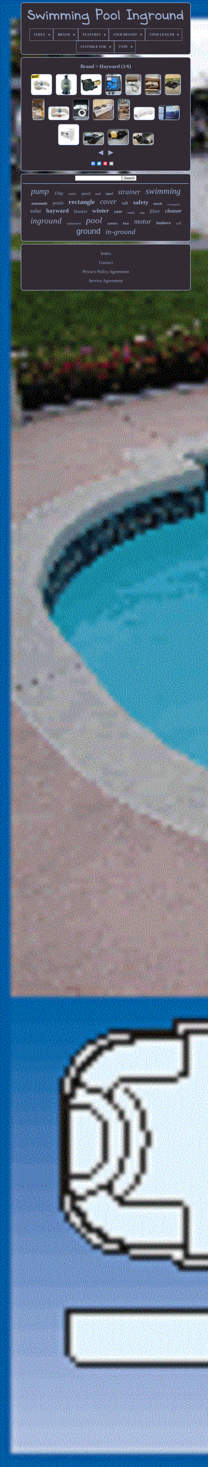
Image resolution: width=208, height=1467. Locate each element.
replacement (74, 223)
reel (98, 194)
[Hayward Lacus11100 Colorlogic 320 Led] (38, 120)
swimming (163, 191)
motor (142, 221)
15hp (58, 193)
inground (46, 220)
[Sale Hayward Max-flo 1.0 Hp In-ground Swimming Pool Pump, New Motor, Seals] (143, 145)
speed (85, 193)
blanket (80, 211)
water (72, 194)
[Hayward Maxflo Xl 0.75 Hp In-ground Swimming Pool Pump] (93, 145)
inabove (163, 222)
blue (126, 223)
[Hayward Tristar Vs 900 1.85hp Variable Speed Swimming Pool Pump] (172, 95)
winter (100, 210)
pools (58, 203)
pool (94, 220)
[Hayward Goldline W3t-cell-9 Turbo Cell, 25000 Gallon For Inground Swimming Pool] (133, 95)
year (118, 211)
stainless (112, 223)
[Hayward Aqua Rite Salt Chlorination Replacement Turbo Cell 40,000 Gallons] (41, 95)
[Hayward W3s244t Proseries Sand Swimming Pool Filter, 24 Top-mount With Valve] (66, 95)
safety (140, 202)
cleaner (173, 211)
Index (106, 253)
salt (125, 203)
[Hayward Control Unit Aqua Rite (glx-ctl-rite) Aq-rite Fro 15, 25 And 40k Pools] (113, 95)
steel (109, 194)
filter (155, 211)
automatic (39, 203)
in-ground (120, 232)
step (142, 212)
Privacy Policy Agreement (105, 271)
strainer (129, 192)
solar (35, 211)
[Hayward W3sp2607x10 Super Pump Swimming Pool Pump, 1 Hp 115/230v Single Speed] (91, 95)
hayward (57, 211)
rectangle (81, 202)
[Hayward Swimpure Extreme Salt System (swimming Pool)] (169, 120)
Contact (106, 262)
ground (88, 231)
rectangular (173, 204)
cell (178, 223)
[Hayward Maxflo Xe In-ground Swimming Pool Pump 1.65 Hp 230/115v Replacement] (123, 120)
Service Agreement (106, 280)
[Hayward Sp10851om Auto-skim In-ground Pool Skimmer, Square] (68, 145)
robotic (131, 212)
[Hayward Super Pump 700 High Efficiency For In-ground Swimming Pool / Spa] (118, 145)
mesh (157, 203)
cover (108, 201)
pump (40, 191)
